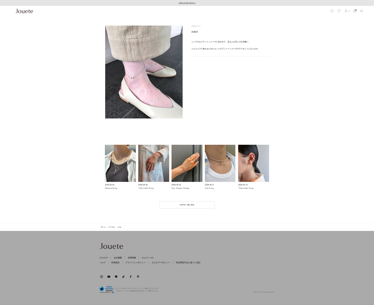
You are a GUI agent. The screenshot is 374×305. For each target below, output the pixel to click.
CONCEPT (103, 257)
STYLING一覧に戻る (187, 205)
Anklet (119, 227)
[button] (347, 11)
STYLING (112, 227)
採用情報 (132, 257)
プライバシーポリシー (135, 262)
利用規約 (115, 262)
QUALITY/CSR (148, 257)
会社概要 (118, 257)
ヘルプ (102, 262)
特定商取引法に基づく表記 (188, 262)
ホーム (103, 227)
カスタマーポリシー (161, 262)
